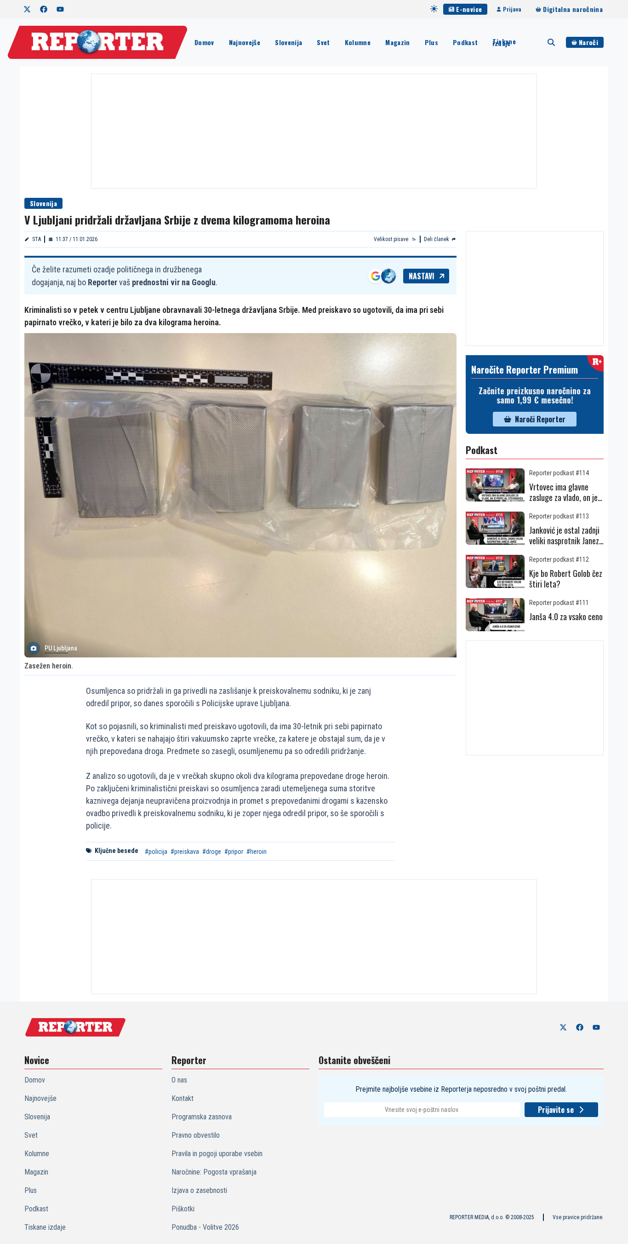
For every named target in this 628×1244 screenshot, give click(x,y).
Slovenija (288, 42)
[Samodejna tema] (434, 8)
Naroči (588, 42)
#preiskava (185, 851)
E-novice (469, 9)
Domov (204, 42)
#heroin (256, 851)
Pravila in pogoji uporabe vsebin (217, 1153)
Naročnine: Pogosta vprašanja (214, 1172)
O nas (179, 1080)
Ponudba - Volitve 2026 (205, 1227)
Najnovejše (245, 42)
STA (36, 239)
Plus (431, 42)
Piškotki (182, 1208)
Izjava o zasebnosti (199, 1190)
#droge (211, 851)
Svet (323, 42)
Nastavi (421, 276)
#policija (156, 851)
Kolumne (358, 42)
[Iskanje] (551, 42)
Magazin (397, 42)
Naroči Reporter (540, 419)
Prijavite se (556, 1109)
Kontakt (182, 1098)
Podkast (465, 42)
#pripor (233, 851)
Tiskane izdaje (503, 42)
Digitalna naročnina (573, 9)
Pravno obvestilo (195, 1135)
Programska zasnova (201, 1116)
